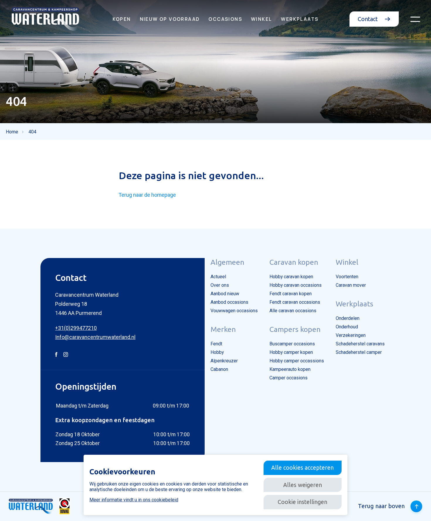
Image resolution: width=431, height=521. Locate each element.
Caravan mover (351, 285)
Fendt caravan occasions (294, 302)
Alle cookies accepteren (302, 467)
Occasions (225, 19)
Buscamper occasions (292, 344)
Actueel (218, 276)
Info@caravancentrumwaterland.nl (95, 337)
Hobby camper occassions (296, 361)
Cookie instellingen (302, 502)
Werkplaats (299, 19)
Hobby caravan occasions (295, 285)
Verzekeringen (351, 335)
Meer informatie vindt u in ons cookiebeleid (133, 500)
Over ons (220, 285)
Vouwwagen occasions (234, 310)
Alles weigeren (302, 485)
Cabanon (219, 369)
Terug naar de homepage (147, 195)
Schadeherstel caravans (360, 344)
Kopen (122, 19)
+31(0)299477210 (76, 328)
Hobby (217, 352)
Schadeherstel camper (359, 352)
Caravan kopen (293, 262)
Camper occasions (288, 378)
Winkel (261, 19)
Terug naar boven (381, 506)
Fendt (216, 344)
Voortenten (347, 276)
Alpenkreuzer (224, 361)
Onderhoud (347, 327)
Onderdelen (347, 318)
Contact (368, 19)
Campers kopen (294, 329)
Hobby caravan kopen (291, 276)
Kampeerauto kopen (289, 369)
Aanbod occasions (229, 302)
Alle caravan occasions (292, 310)
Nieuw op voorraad (170, 19)
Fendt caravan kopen (290, 293)
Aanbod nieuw (225, 293)
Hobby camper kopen (291, 352)
